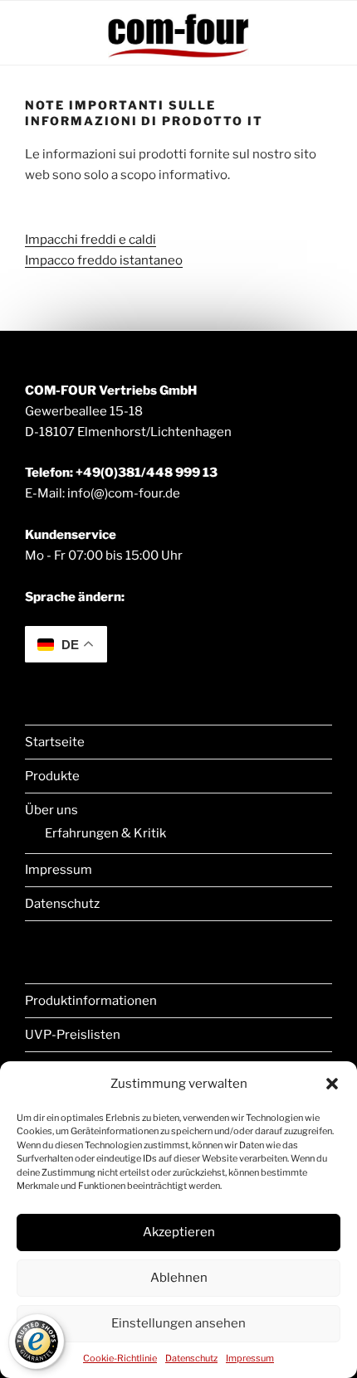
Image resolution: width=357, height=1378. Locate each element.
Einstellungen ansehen (178, 1323)
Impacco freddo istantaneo (104, 260)
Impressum (250, 1358)
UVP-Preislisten (72, 1034)
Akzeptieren (179, 1232)
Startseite (55, 742)
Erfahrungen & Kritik (105, 833)
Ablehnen (179, 1277)
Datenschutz (191, 1358)
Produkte (52, 776)
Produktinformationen (91, 1000)
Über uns (51, 810)
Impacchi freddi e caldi (90, 239)
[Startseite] (178, 56)
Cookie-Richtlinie (120, 1358)
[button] (332, 1083)
